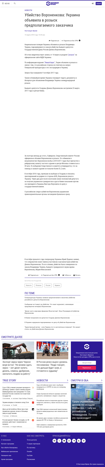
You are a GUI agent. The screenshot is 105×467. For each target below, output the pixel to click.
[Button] (54, 40)
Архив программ (7, 459)
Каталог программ (7, 444)
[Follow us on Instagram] (69, 441)
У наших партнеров (33, 444)
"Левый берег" (49, 62)
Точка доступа (32, 440)
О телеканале (6, 440)
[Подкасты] (84, 441)
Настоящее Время (31, 31)
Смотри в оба (79, 380)
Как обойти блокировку (9, 448)
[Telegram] (92, 3)
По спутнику (31, 448)
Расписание (31, 459)
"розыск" (71, 55)
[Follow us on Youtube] (64, 441)
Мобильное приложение (9, 451)
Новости (28, 10)
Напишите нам (6, 455)
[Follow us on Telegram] (74, 441)
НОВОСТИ (42, 380)
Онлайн (29, 451)
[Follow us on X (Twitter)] (59, 441)
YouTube (30, 455)
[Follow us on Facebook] (54, 441)
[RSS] (79, 441)
